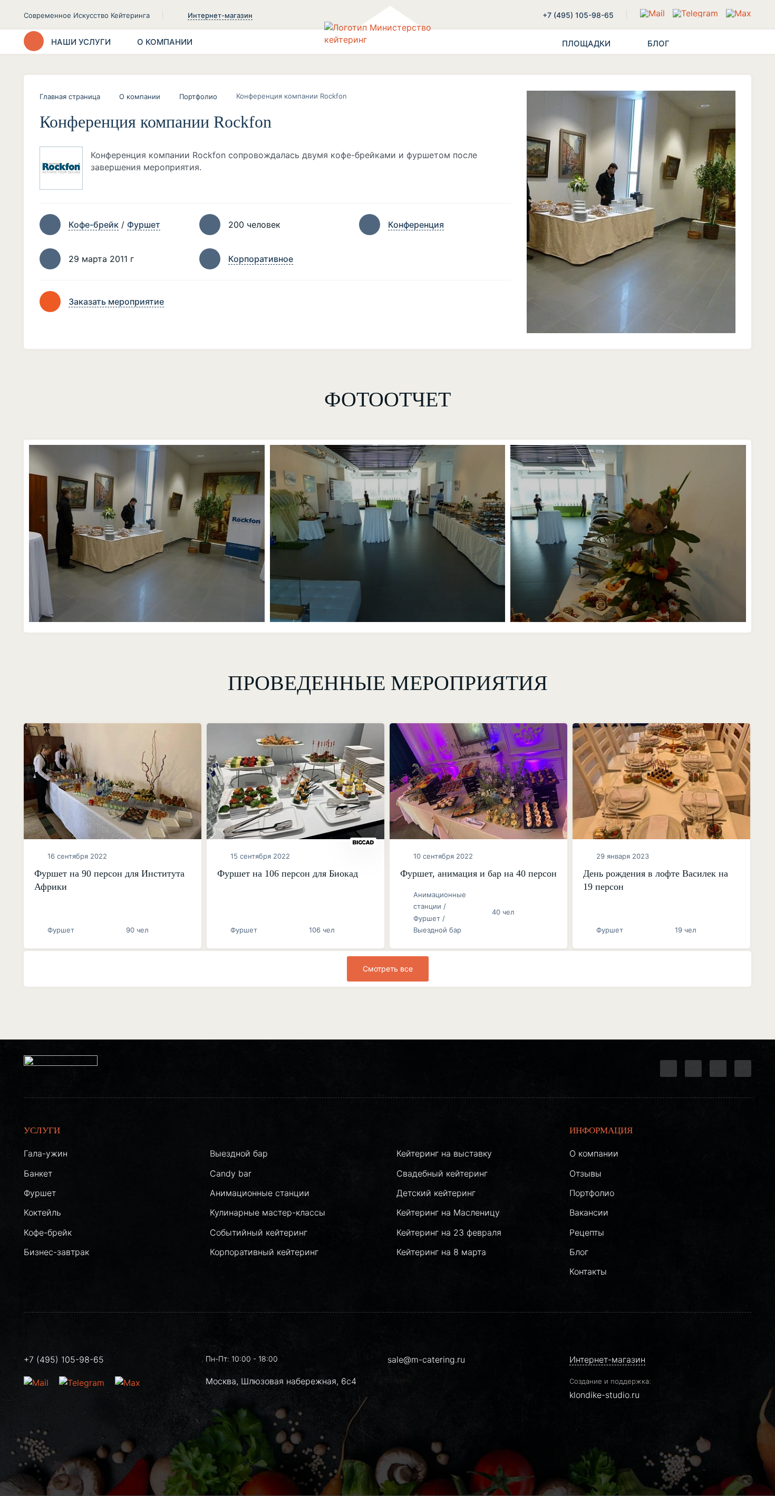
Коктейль (42, 1212)
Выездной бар (239, 1153)
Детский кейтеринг (436, 1193)
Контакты (588, 1271)
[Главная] (387, 42)
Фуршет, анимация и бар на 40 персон (478, 873)
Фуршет (143, 224)
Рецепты (586, 1232)
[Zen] (718, 1068)
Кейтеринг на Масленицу (448, 1212)
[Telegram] (668, 1068)
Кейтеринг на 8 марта (441, 1252)
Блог (578, 1252)
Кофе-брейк (94, 224)
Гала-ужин (45, 1153)
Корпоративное (260, 259)
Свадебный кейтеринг (442, 1173)
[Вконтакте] (693, 1068)
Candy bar (230, 1173)
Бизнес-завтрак (56, 1252)
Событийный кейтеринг (258, 1232)
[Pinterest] (742, 1068)
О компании (139, 96)
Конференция (416, 224)
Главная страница (70, 96)
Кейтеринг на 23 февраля (448, 1232)
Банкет (38, 1173)
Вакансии (588, 1212)
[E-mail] (653, 13)
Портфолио (198, 96)
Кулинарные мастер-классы (267, 1212)
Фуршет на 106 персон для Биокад (287, 873)
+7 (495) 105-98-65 (578, 15)
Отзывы (585, 1173)
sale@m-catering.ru (426, 1359)
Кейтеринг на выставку (444, 1153)
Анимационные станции (259, 1193)
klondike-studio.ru (604, 1395)
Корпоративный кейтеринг (264, 1252)
